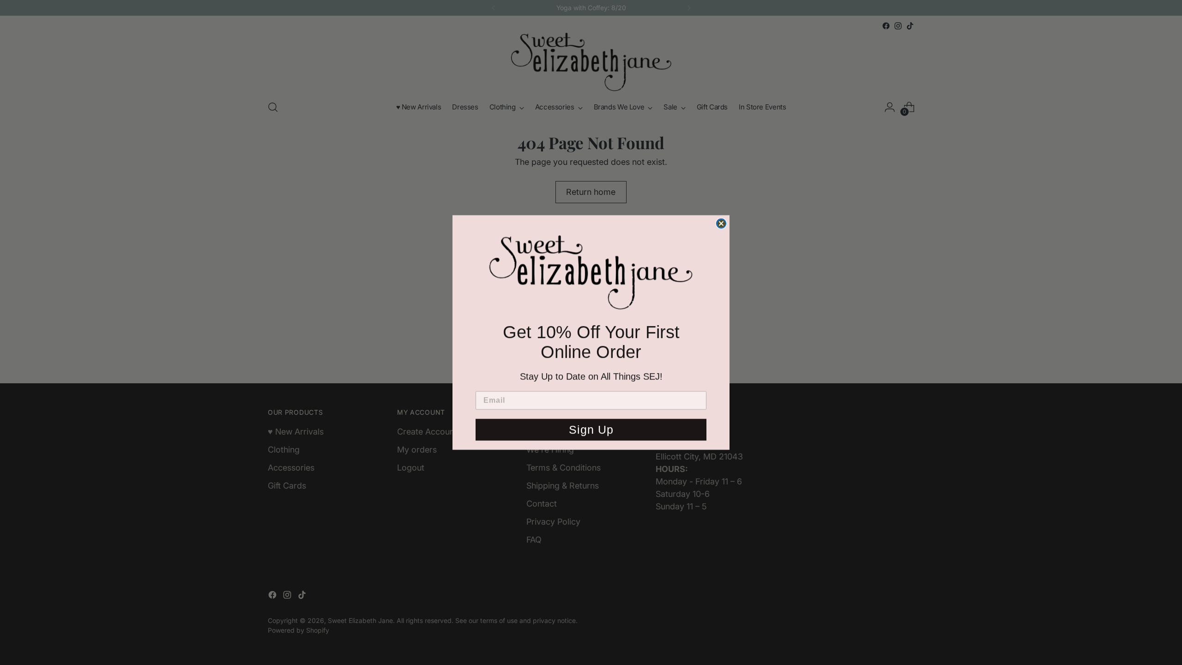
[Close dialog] (721, 220)
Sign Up (591, 432)
